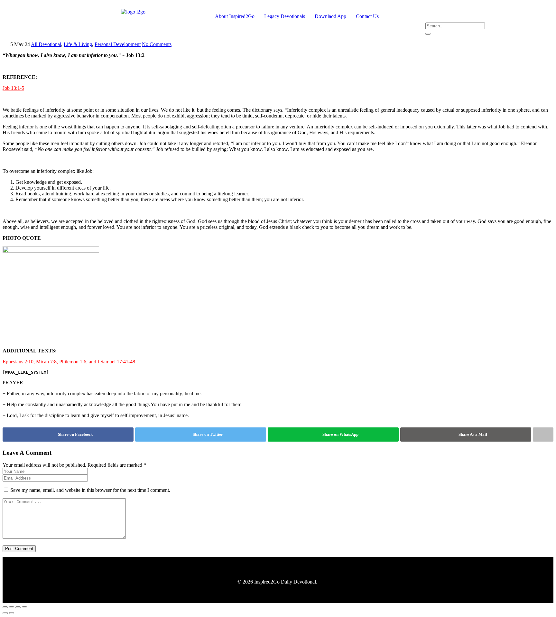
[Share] (18, 607)
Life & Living (78, 44)
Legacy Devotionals (284, 16)
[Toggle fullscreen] (11, 607)
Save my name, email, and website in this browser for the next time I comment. (90, 490)
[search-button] (428, 34)
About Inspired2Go (235, 16)
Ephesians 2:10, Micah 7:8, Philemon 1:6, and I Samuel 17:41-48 (69, 361)
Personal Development (118, 44)
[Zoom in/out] (5, 607)
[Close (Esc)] (24, 607)
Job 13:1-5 (13, 88)
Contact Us (367, 16)
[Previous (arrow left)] (5, 613)
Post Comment (19, 548)
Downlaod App (330, 16)
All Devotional (46, 44)
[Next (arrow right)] (11, 613)
